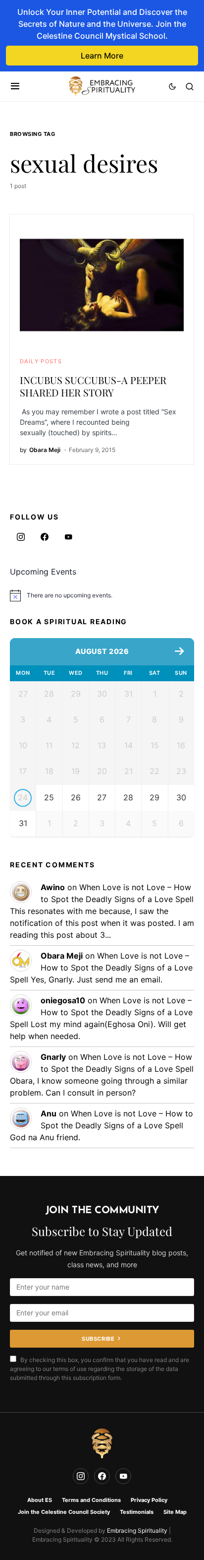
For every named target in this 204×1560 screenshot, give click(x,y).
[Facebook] (44, 537)
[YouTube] (68, 537)
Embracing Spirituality (137, 1530)
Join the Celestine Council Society (64, 1511)
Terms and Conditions (91, 1499)
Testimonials (136, 1511)
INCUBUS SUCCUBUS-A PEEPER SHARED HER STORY (93, 386)
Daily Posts (41, 361)
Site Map (175, 1511)
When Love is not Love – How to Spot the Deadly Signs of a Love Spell (101, 967)
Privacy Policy (149, 1499)
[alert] (102, 595)
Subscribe (98, 1338)
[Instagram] (21, 537)
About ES (39, 1499)
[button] (15, 86)
